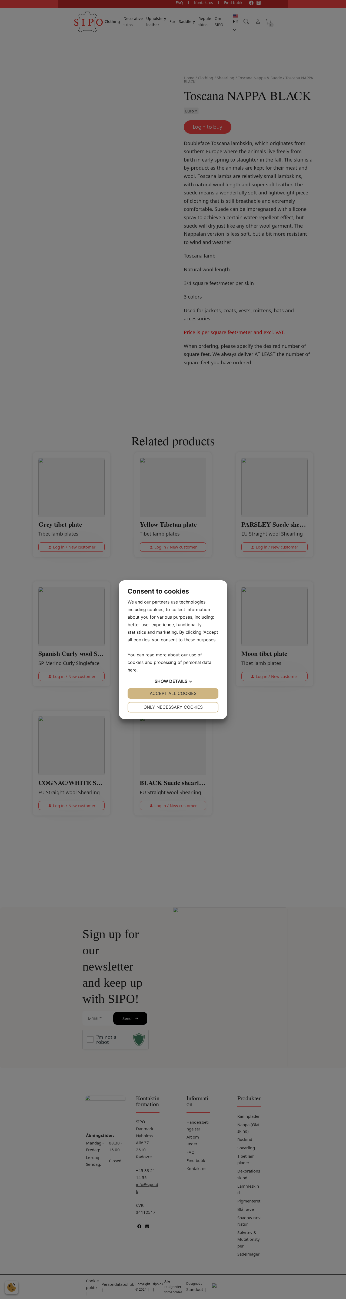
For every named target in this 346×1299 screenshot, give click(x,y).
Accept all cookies (173, 693)
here (132, 670)
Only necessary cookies (173, 707)
